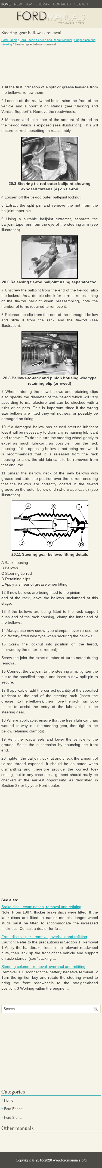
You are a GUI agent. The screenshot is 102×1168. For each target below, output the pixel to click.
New (18, 4)
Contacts (62, 4)
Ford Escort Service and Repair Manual (46, 40)
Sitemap (42, 4)
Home (6, 4)
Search (81, 4)
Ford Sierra (12, 1117)
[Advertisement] (49, 65)
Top (28, 4)
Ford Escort (9, 40)
